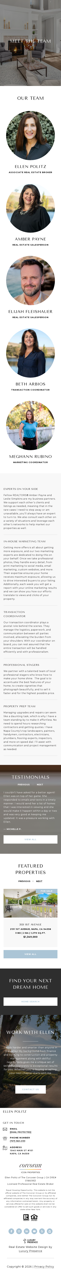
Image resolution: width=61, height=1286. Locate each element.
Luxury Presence (30, 1251)
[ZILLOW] (49, 1231)
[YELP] (42, 1231)
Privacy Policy (44, 1266)
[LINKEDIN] (27, 1231)
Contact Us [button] (30, 1089)
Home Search (30, 1001)
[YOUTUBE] (34, 1231)
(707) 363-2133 (17, 1141)
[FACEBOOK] (11, 1231)
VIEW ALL (30, 839)
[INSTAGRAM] (19, 1231)
